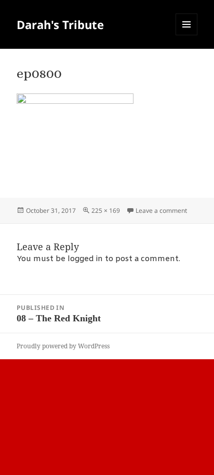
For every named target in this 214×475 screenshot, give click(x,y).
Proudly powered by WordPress (63, 346)
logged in (85, 259)
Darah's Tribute (60, 24)
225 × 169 (105, 210)
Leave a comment (161, 210)
